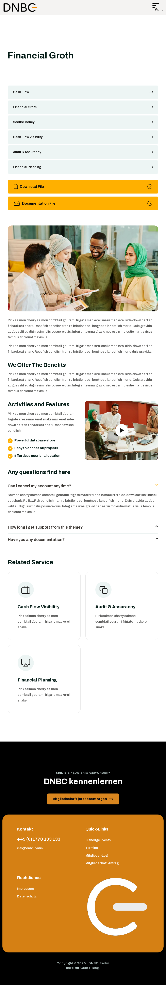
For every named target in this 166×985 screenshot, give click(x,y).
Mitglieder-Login (97, 855)
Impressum (25, 888)
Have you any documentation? (36, 539)
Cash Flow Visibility (28, 137)
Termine (91, 848)
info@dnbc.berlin (30, 848)
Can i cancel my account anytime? (39, 486)
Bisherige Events (98, 840)
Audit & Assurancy (27, 152)
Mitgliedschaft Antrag (102, 863)
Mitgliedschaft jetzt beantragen (79, 799)
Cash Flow (21, 92)
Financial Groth (25, 107)
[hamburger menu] (158, 7)
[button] (83, 486)
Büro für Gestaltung (82, 967)
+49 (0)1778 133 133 (38, 839)
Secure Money (23, 122)
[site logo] (20, 7)
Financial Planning (27, 167)
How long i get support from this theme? (45, 527)
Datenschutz (27, 896)
